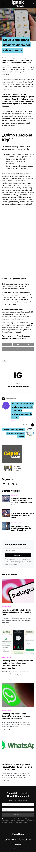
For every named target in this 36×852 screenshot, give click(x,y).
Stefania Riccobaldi (18, 386)
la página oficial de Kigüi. (19, 338)
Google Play (7, 325)
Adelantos (14, 495)
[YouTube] (4, 484)
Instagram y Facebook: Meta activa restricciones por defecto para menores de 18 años (21, 501)
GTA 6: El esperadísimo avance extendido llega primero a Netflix (22, 515)
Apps (4, 34)
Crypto (13, 420)
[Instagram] (13, 484)
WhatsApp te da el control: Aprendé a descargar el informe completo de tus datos (16, 716)
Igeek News (18, 834)
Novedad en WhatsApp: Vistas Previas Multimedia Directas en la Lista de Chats (17, 766)
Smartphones (21, 522)
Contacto (18, 844)
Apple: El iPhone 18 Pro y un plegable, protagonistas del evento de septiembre (21, 528)
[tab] (18, 292)
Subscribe (17, 555)
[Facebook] (9, 484)
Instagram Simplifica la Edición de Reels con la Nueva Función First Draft (17, 612)
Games (19, 510)
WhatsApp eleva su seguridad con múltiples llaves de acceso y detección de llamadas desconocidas (17, 664)
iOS (32, 323)
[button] (3, 4)
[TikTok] (18, 484)
